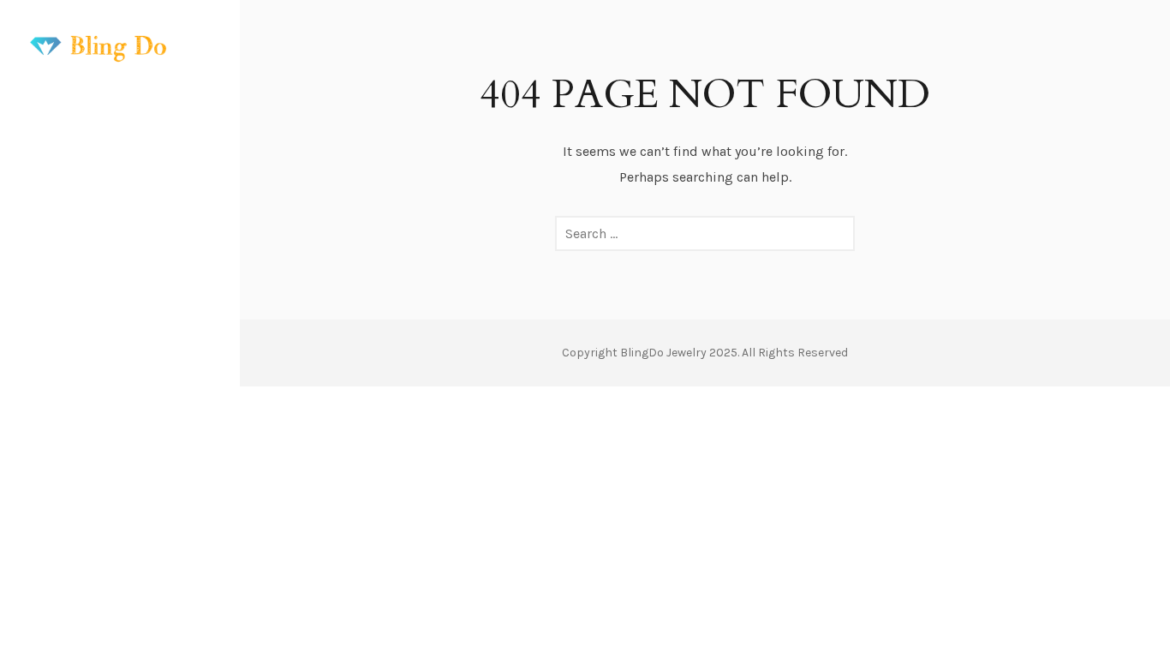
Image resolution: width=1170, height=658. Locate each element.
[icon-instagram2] (107, 594)
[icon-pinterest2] (138, 594)
